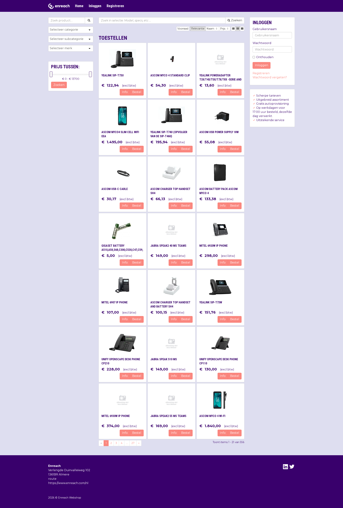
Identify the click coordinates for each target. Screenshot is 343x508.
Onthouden (265, 57)
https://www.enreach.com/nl (68, 483)
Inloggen (95, 6)
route (52, 478)
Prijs (223, 28)
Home (79, 6)
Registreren (115, 6)
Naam (211, 28)
